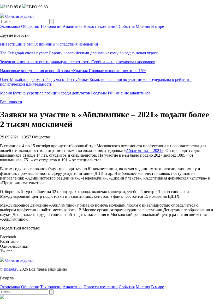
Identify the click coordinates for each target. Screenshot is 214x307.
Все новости (11, 102)
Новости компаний (101, 26)
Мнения (143, 26)
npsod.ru (11, 269)
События (127, 26)
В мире (157, 26)
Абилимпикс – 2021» (144, 150)
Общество (30, 26)
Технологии (51, 26)
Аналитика (72, 26)
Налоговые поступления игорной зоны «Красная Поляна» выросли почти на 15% (73, 70)
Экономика (10, 26)
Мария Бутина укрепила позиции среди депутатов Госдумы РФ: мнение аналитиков (75, 93)
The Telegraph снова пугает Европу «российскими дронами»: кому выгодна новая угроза (79, 53)
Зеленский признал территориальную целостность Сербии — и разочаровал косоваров (77, 62)
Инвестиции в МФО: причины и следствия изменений (49, 44)
